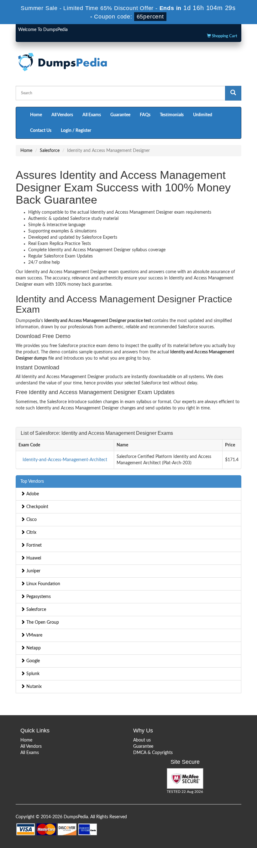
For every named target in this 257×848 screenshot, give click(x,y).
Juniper (32, 571)
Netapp (33, 648)
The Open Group (42, 622)
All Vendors (62, 115)
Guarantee (120, 115)
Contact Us (40, 130)
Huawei (33, 558)
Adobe (32, 494)
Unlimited (202, 115)
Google (32, 661)
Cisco (31, 520)
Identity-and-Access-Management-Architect (65, 460)
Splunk (32, 674)
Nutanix (33, 686)
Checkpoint (36, 507)
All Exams (91, 115)
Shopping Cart (224, 36)
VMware (33, 635)
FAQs (145, 115)
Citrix (30, 532)
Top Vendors (32, 481)
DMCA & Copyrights (153, 753)
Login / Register (76, 130)
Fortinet (33, 545)
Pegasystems (38, 597)
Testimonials (172, 115)
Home (36, 115)
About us (142, 740)
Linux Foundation (42, 584)
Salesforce (50, 150)
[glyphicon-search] (233, 93)
